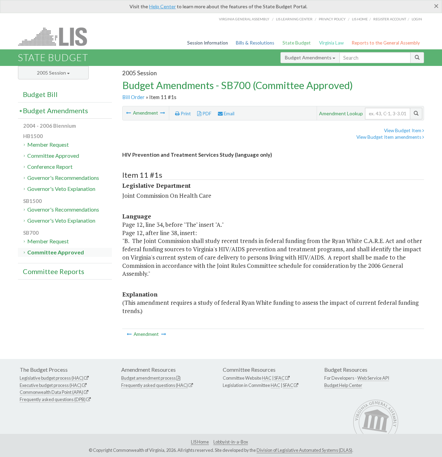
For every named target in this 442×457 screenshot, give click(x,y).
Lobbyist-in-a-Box (230, 442)
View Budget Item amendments (389, 137)
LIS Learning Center (294, 19)
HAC (266, 378)
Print (185, 113)
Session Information (207, 43)
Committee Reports (53, 271)
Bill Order (133, 97)
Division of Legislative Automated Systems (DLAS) (304, 450)
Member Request (48, 144)
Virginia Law (331, 43)
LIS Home (200, 442)
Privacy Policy (332, 19)
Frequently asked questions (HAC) (154, 385)
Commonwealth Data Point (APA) (51, 392)
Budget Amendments (309, 57)
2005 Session (52, 73)
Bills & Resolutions (255, 43)
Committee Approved (53, 155)
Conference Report (50, 166)
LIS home (360, 19)
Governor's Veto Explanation (61, 188)
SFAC (279, 378)
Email (228, 113)
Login (417, 19)
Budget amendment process (148, 378)
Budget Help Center (343, 385)
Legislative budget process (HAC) (52, 378)
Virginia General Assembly (244, 19)
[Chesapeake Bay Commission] (129, 113)
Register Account (389, 19)
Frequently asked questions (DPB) (53, 399)
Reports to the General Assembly (386, 43)
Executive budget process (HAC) (50, 385)
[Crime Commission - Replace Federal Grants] (162, 113)
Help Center (162, 6)
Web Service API (373, 378)
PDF (206, 113)
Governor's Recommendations (63, 177)
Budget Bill (40, 94)
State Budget (296, 43)
